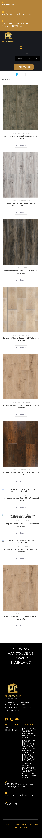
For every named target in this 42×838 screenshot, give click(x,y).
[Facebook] (6, 719)
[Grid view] (18, 74)
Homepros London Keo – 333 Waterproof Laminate (21, 525)
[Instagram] (11, 719)
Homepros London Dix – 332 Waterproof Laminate (21, 550)
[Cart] (38, 66)
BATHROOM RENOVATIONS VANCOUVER (29, 776)
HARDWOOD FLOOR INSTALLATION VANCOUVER (29, 743)
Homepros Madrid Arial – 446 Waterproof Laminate (21, 473)
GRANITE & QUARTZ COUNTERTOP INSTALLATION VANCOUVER (29, 767)
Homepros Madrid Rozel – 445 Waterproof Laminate (21, 137)
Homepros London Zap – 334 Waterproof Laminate (21, 499)
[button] (21, 47)
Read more (21, 145)
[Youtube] (17, 719)
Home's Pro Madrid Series (21, 133)
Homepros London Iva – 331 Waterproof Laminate (21, 617)
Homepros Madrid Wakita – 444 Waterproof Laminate (21, 204)
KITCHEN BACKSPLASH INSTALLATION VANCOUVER (29, 758)
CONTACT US (11, 730)
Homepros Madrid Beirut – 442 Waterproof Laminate (21, 339)
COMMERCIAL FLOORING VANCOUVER (28, 751)
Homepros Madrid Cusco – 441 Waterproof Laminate (21, 406)
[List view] (24, 74)
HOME (8, 727)
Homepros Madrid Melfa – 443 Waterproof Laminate (21, 272)
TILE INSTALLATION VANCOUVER (29, 729)
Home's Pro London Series (21, 495)
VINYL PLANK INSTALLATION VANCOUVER (29, 736)
